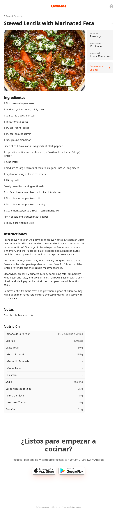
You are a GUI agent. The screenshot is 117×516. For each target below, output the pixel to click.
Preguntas (76, 507)
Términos (56, 507)
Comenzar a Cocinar (96, 67)
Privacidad (66, 507)
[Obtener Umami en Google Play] (71, 471)
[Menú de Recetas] (112, 23)
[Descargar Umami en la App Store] (44, 471)
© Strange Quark (43, 507)
